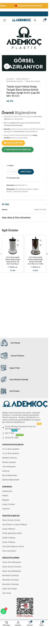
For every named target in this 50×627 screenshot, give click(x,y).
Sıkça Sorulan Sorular (11, 520)
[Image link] (25, 607)
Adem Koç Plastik (9, 589)
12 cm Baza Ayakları (10, 453)
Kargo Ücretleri (8, 504)
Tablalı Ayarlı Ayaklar (32, 81)
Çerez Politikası (8, 542)
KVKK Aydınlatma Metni (12, 533)
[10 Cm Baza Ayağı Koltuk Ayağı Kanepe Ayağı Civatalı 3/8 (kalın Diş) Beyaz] (12, 245)
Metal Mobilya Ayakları (14, 81)
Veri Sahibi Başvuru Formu (13, 546)
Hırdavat (5, 471)
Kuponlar (7, 129)
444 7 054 (11, 432)
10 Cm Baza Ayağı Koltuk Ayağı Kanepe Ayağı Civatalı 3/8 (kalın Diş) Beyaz (12, 260)
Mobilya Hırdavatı (9, 458)
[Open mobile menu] (5, 20)
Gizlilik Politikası (8, 538)
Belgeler (5, 500)
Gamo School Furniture (11, 567)
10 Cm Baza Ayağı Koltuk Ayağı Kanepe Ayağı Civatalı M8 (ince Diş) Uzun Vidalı (35, 260)
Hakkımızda (7, 491)
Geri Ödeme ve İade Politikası (14, 524)
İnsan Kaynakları (9, 551)
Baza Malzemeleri (9, 475)
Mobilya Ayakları (22, 79)
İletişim (5, 495)
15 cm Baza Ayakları (10, 449)
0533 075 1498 (14, 437)
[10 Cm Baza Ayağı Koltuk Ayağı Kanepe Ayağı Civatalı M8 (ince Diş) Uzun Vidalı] (35, 245)
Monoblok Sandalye (10, 575)
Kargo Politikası (8, 529)
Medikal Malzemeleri (10, 480)
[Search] (35, 20)
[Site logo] (21, 20)
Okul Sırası (6, 593)
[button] (47, 253)
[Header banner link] (24, 5)
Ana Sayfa (10, 79)
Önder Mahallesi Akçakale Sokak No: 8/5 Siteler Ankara (23, 427)
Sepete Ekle (26, 172)
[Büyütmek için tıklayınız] (7, 66)
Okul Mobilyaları (9, 466)
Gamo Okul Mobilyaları (11, 562)
